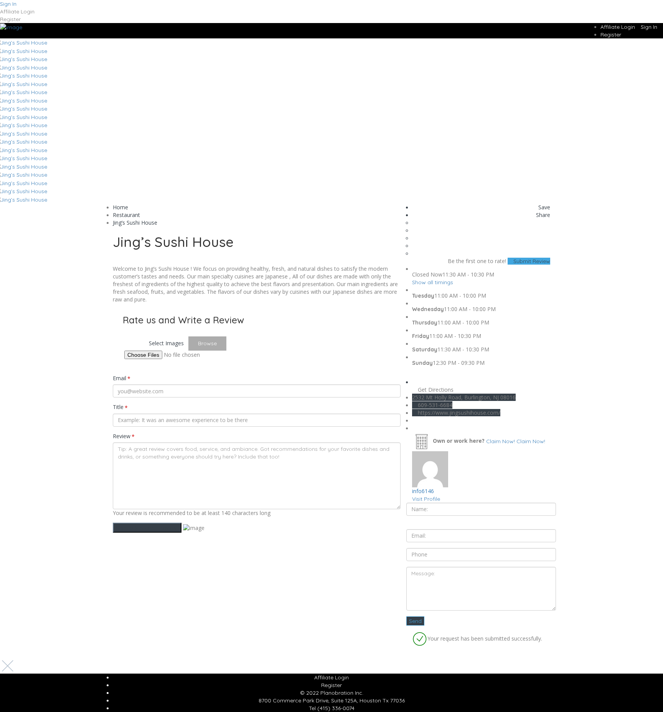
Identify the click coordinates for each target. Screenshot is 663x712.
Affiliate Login (17, 11)
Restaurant (126, 215)
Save (543, 207)
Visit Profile (426, 498)
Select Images (166, 343)
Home (120, 207)
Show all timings (432, 282)
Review (124, 436)
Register (10, 19)
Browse (207, 343)
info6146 (423, 491)
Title (120, 407)
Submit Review (531, 261)
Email (121, 378)
